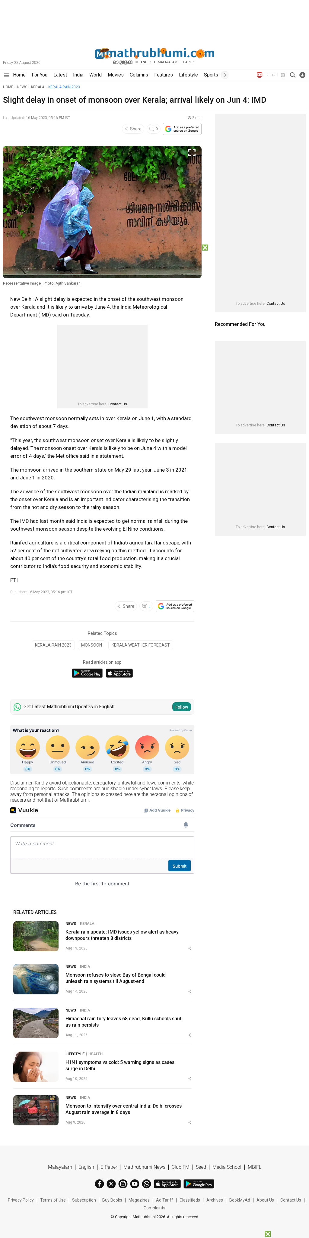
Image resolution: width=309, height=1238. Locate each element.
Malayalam (167, 62)
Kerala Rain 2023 (64, 87)
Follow (181, 707)
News (22, 87)
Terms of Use (53, 1200)
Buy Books (112, 1200)
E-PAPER (187, 62)
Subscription (84, 1200)
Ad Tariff (164, 1200)
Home (8, 87)
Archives (214, 1200)
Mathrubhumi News (144, 1167)
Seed (201, 1167)
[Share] (189, 948)
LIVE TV (270, 75)
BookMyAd (239, 1200)
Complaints (154, 1207)
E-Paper (108, 1167)
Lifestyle (74, 1054)
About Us (265, 1200)
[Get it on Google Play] (87, 673)
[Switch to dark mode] (283, 75)
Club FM (181, 1167)
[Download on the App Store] (119, 673)
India (85, 966)
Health (95, 1054)
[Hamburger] (6, 75)
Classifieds (190, 1200)
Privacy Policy (21, 1200)
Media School (226, 1167)
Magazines (139, 1200)
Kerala (37, 87)
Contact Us (117, 404)
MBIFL (254, 1167)
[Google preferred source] (182, 129)
